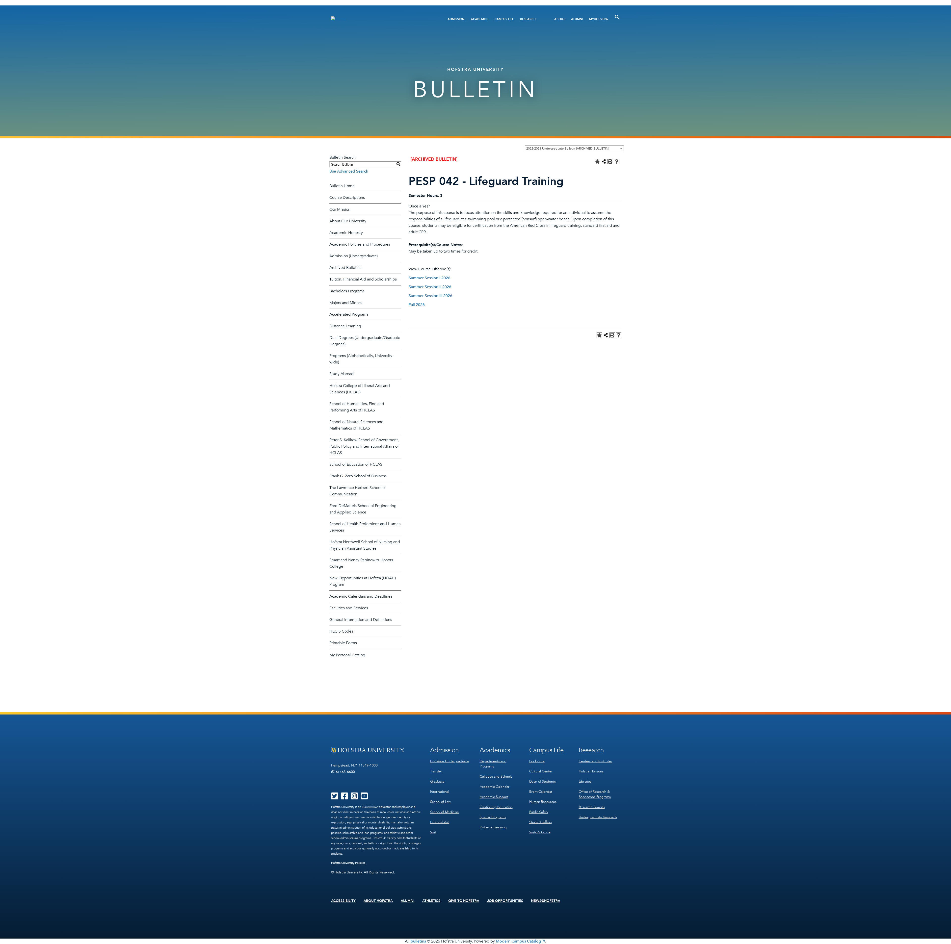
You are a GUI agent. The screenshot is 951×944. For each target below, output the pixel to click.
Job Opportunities (505, 901)
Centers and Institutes (595, 761)
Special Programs (493, 817)
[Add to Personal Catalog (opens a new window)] (597, 161)
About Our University (347, 221)
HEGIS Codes (341, 631)
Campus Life (504, 19)
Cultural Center (541, 771)
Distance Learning (345, 326)
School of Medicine (444, 812)
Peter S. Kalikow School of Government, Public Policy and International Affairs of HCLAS (364, 446)
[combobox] (574, 148)
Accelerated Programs (348, 314)
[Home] (380, 19)
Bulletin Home (342, 186)
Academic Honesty (346, 232)
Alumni (577, 19)
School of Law (440, 801)
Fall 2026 (417, 304)
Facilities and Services (348, 608)
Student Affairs (540, 822)
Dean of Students (542, 781)
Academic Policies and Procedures (359, 244)
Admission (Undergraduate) (353, 256)
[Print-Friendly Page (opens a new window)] (610, 161)
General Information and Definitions (360, 619)
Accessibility (343, 901)
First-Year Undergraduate (449, 761)
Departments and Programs (493, 764)
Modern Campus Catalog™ (520, 941)
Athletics (431, 901)
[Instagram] (354, 797)
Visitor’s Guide (540, 832)
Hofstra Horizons (591, 771)
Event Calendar (540, 791)
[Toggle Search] (617, 17)
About (559, 19)
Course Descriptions (347, 197)
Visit (433, 832)
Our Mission (339, 209)
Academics (479, 19)
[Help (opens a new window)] (616, 161)
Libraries (585, 781)
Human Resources (542, 801)
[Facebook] (344, 797)
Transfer (436, 771)
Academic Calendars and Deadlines (360, 596)
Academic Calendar (495, 786)
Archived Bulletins (345, 267)
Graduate (437, 781)
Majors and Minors (345, 303)
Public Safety (538, 812)
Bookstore (537, 761)
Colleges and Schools (496, 776)
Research (528, 19)
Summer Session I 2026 (429, 278)
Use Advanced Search (348, 171)
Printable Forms (343, 643)
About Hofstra (378, 901)
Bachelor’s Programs (347, 291)
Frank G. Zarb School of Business (358, 476)
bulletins (418, 941)
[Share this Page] (604, 161)
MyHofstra (598, 19)
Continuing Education (496, 807)
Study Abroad (341, 374)
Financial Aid (439, 822)
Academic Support (494, 796)
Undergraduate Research (598, 817)
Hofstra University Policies (348, 863)
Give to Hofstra (463, 901)
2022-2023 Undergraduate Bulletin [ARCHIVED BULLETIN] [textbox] (567, 148)
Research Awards (592, 807)
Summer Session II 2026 (430, 287)
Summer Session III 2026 (430, 296)
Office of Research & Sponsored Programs (595, 794)
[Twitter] (334, 797)
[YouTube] (364, 797)
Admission (456, 19)
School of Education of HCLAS (355, 464)
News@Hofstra (545, 901)
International (439, 791)
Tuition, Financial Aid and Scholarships (363, 279)
